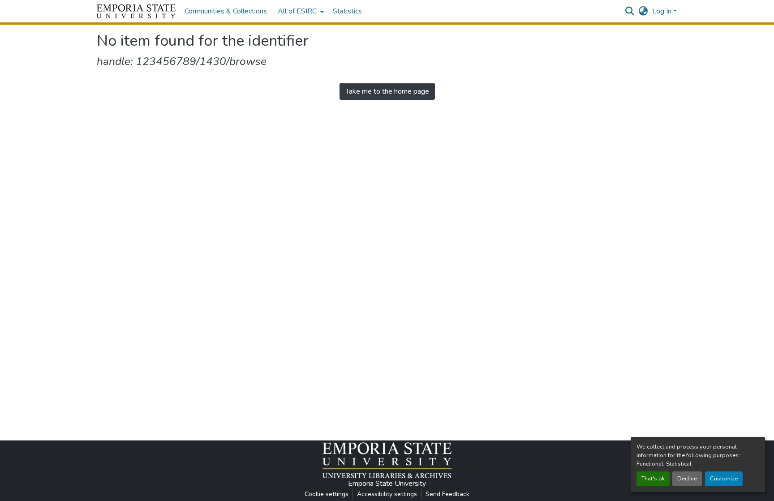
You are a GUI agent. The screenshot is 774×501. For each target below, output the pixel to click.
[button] (136, 11)
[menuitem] (300, 11)
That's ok (653, 479)
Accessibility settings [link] (387, 494)
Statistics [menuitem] (347, 11)
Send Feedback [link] (447, 494)
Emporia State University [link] (387, 483)
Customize (724, 479)
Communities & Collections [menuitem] (226, 11)
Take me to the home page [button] (387, 91)
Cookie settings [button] (326, 494)
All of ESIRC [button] (297, 11)
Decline (687, 479)
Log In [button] (662, 11)
